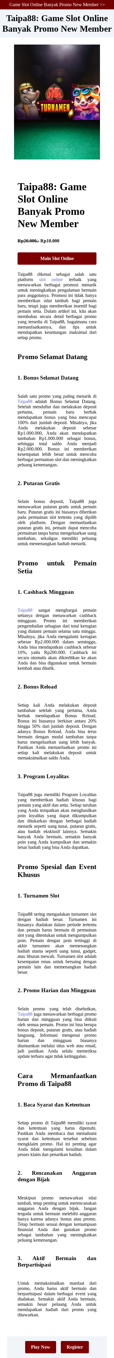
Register (75, 1347)
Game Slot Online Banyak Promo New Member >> (57, 4)
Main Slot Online (57, 258)
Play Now (40, 1347)
